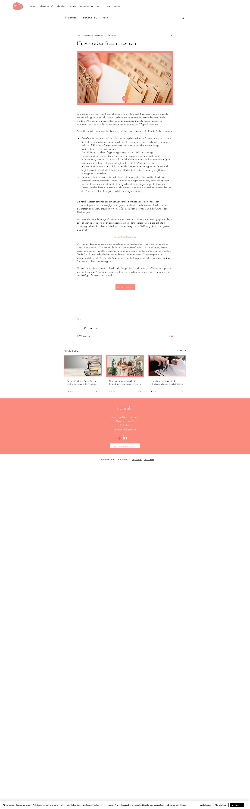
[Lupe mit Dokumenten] (83, 365)
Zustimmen (237, 805)
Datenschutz (149, 459)
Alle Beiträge (70, 17)
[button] (183, 18)
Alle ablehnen (220, 805)
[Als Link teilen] (97, 328)
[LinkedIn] (124, 437)
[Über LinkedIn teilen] (91, 328)
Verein (105, 17)
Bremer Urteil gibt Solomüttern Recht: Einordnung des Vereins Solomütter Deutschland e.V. (81, 382)
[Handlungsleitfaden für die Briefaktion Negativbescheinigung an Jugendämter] (167, 365)
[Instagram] (118, 437)
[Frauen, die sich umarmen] (125, 366)
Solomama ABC (89, 17)
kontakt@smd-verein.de (125, 429)
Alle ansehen (181, 350)
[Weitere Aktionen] (171, 35)
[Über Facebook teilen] (78, 328)
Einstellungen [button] (205, 805)
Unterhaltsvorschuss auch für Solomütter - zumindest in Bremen (125, 382)
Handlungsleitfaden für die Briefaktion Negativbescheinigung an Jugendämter (166, 382)
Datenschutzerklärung (177, 805)
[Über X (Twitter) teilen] (84, 328)
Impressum (137, 459)
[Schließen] (246, 805)
